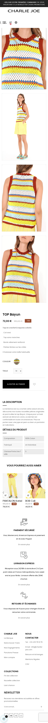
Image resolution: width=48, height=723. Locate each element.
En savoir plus (24, 544)
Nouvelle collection (12, 681)
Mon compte (9, 657)
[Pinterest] (16, 715)
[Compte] (5, 22)
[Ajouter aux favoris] (34, 384)
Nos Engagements (12, 648)
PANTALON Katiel (12, 501)
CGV (27, 664)
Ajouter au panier (16, 384)
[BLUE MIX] (16, 361)
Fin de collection (11, 676)
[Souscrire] (41, 707)
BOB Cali (30, 501)
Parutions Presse (11, 653)
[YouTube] (11, 715)
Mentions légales (32, 659)
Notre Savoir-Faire (12, 643)
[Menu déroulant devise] (16, 22)
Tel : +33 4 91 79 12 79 (33, 642)
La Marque (8, 638)
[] (5, 495)
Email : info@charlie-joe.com (34, 648)
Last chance (9, 685)
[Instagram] (21, 715)
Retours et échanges (34, 654)
